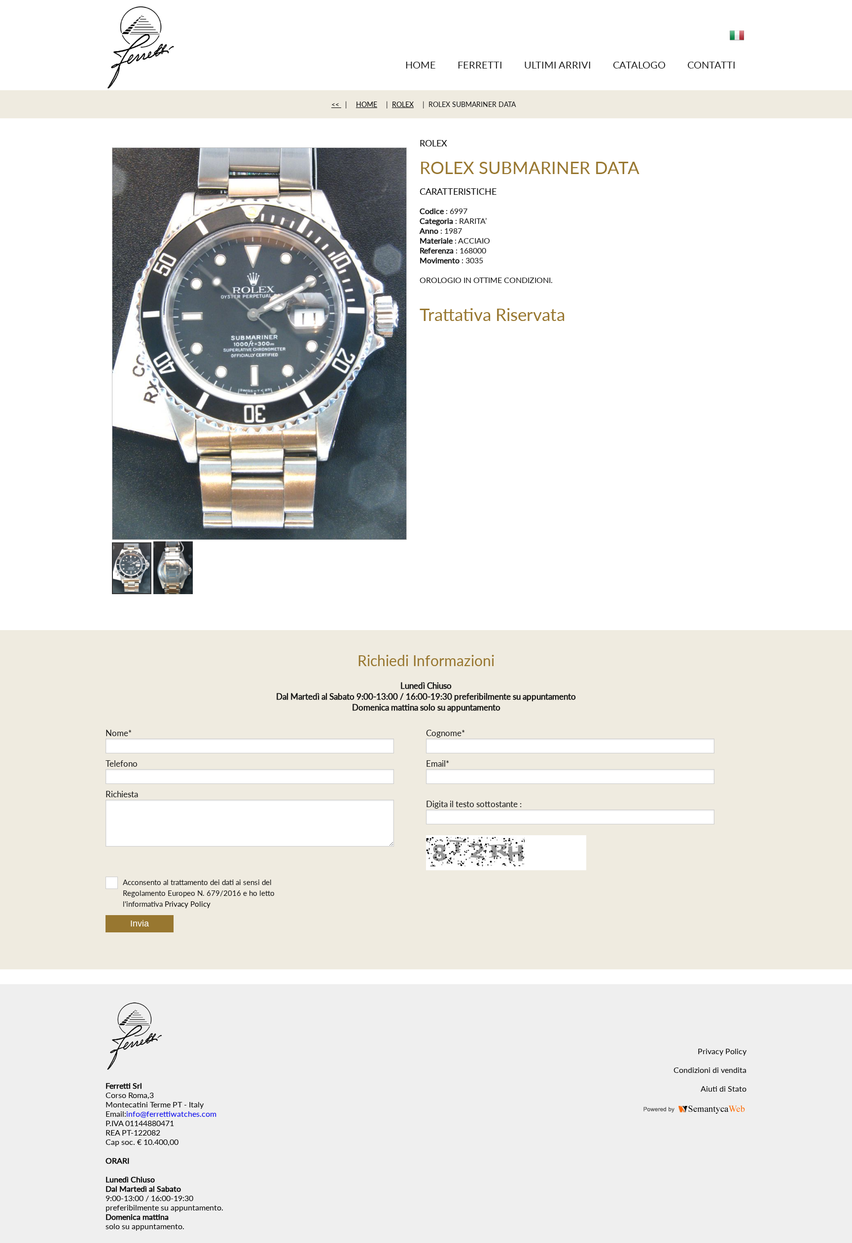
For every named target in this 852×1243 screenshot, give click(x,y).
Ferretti (480, 65)
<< (336, 104)
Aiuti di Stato (723, 1088)
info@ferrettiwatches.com (171, 1113)
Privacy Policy (188, 903)
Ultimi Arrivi (557, 65)
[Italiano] (737, 39)
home (366, 104)
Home (420, 65)
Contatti (711, 65)
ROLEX (403, 104)
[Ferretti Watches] (140, 85)
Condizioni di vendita (710, 1069)
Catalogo (639, 65)
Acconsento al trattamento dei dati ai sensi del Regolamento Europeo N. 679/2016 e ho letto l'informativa (199, 893)
